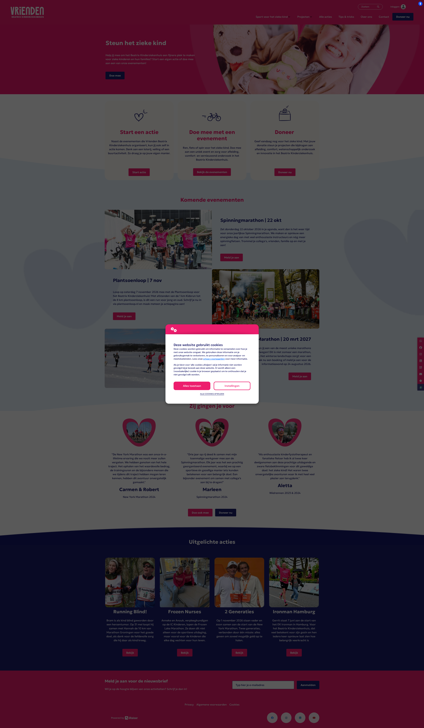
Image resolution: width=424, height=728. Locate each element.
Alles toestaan (192, 385)
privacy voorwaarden (214, 358)
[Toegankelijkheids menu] (420, 4)
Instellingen (232, 385)
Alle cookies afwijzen (212, 394)
